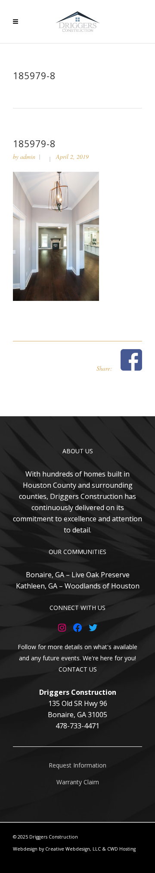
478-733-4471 (77, 726)
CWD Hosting (121, 849)
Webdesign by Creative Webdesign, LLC (57, 849)
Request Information (77, 765)
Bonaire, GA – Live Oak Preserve (78, 574)
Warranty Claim (77, 782)
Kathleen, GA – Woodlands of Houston (78, 586)
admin (27, 156)
